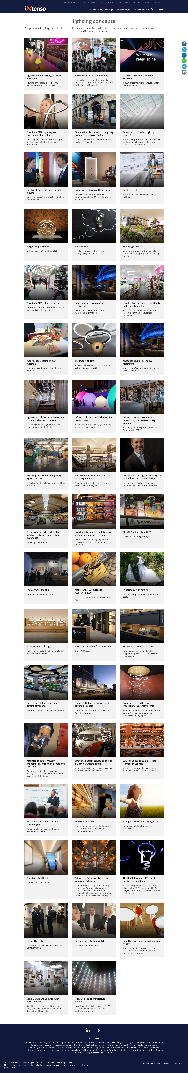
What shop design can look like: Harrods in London (139, 762)
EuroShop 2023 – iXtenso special (43, 303)
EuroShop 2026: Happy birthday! (92, 75)
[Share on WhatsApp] (184, 60)
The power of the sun (38, 589)
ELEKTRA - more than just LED (138, 646)
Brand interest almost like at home (93, 189)
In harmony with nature (135, 589)
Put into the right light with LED (91, 940)
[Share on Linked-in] (184, 55)
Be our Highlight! (35, 940)
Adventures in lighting (38, 646)
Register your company (101, 2)
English (159, 2)
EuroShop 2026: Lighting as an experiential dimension (42, 134)
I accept (178, 1063)
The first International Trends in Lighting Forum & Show (139, 879)
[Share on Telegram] (184, 66)
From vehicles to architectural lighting (90, 1000)
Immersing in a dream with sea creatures (91, 304)
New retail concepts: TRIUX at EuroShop (138, 77)
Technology (122, 9)
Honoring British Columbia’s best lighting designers (92, 704)
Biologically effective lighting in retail (142, 821)
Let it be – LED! (130, 189)
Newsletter (123, 2)
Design (109, 9)
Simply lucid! (81, 246)
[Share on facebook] (184, 43)
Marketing (96, 9)
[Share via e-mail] (184, 72)
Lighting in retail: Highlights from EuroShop (44, 77)
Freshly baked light (85, 821)
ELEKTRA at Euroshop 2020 (137, 532)
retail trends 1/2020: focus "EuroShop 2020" (88, 591)
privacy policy (28, 1065)
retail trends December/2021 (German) (42, 362)
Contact (137, 2)
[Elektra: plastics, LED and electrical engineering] (142, 626)
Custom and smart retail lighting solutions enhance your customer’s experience (45, 535)
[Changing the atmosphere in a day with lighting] (46, 682)
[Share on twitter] (184, 49)
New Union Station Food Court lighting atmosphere (43, 704)
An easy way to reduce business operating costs (43, 823)
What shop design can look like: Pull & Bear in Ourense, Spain (93, 762)
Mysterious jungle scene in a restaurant (137, 362)
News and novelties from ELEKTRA (93, 646)
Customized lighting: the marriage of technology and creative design (142, 477)
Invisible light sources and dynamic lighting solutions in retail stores (93, 533)
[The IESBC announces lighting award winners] (94, 682)
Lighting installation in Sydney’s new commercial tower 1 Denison (45, 419)
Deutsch (148, 2)
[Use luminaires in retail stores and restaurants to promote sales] (142, 682)
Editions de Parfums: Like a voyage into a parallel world (93, 879)
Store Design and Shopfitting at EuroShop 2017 (43, 1000)
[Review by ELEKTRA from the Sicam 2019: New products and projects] (94, 626)
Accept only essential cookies (156, 1063)
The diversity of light (37, 878)
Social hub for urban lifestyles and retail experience (92, 477)
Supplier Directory (74, 2)
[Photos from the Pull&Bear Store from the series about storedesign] (94, 740)
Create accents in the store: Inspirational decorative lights (138, 704)
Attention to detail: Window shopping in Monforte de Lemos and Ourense (46, 763)
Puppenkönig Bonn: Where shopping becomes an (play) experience (94, 134)
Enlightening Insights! (38, 246)
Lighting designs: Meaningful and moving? (44, 191)
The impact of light (84, 360)
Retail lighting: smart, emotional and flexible (141, 942)
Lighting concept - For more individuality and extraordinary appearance (139, 420)
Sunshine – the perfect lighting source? (139, 134)
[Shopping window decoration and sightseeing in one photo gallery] (46, 740)
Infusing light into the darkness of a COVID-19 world (93, 419)
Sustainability (140, 9)
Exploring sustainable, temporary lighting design (44, 477)
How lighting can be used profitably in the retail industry (141, 304)
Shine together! (131, 246)
